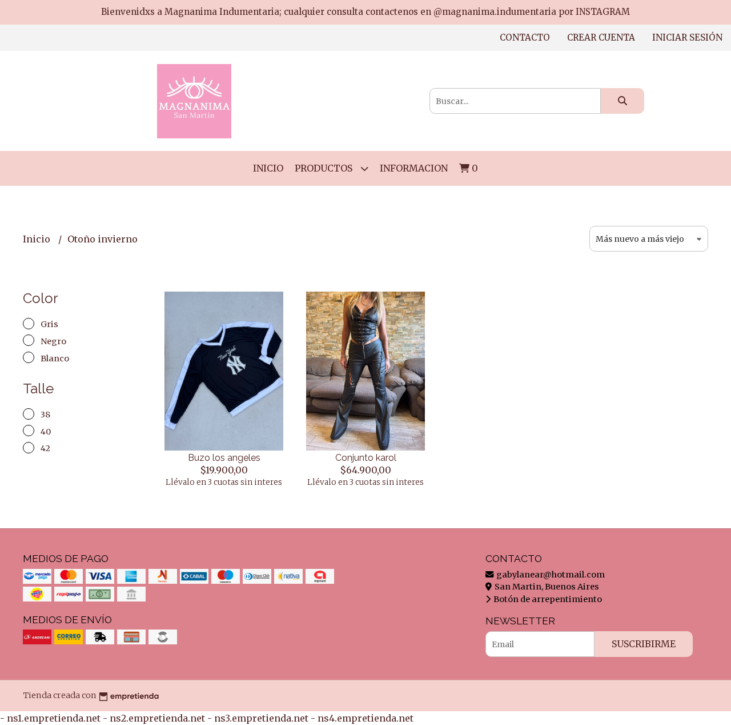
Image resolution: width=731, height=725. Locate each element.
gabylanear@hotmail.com (550, 574)
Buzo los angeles (224, 457)
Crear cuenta (601, 37)
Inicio (268, 168)
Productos (325, 168)
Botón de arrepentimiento (547, 599)
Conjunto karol (365, 457)
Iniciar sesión (687, 37)
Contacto (525, 37)
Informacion (414, 168)
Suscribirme (644, 644)
